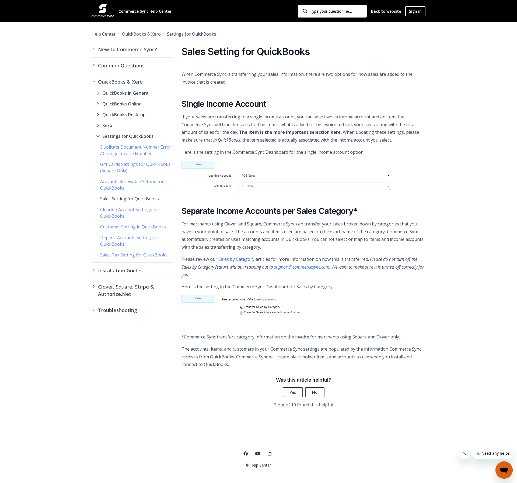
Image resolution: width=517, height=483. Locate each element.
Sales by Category (236, 259)
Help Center (104, 34)
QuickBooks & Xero (141, 34)
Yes (293, 392)
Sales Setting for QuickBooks (129, 199)
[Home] (103, 11)
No (314, 392)
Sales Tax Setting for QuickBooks (133, 255)
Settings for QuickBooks (191, 34)
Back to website (386, 11)
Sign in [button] (415, 11)
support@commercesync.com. (302, 267)
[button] (132, 49)
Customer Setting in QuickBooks (133, 227)
